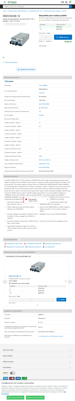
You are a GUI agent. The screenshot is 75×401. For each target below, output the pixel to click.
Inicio (4, 11)
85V (40, 148)
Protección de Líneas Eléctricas (17, 11)
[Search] (70, 6)
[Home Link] (14, 2)
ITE (40, 111)
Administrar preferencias (15, 397)
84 (40, 126)
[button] (5, 2)
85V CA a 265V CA (45, 160)
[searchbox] (36, 6)
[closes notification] (48, 199)
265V (40, 156)
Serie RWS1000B (44, 104)
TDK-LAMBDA (43, 85)
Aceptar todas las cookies (35, 397)
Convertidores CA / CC (35, 11)
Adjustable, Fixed (44, 163)
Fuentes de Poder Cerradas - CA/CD (55, 11)
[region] (37, 390)
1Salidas (41, 115)
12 (39, 122)
